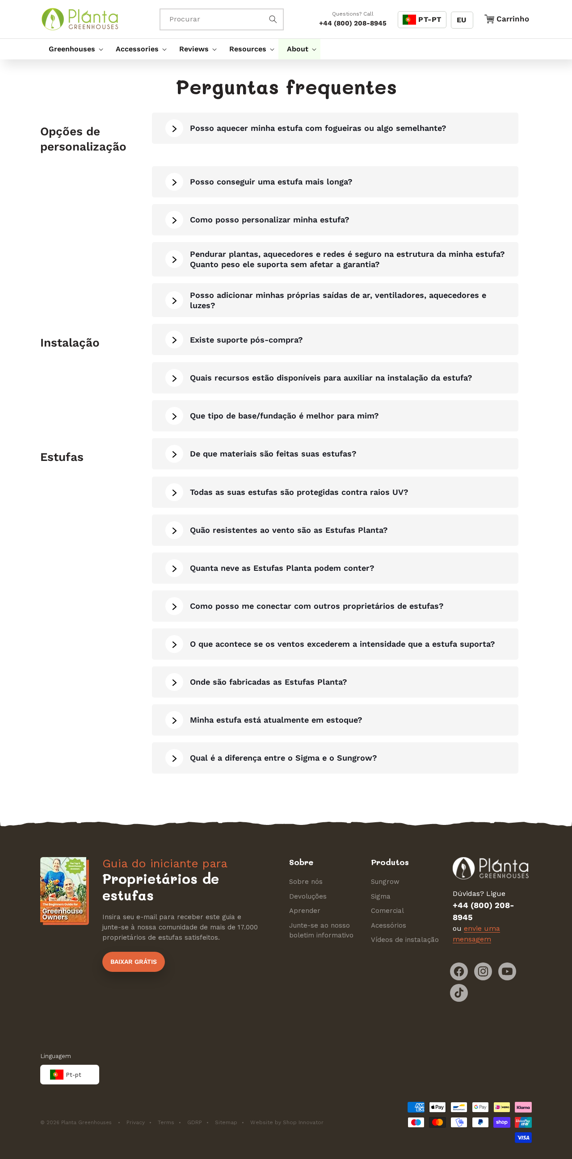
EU (461, 20)
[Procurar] (273, 19)
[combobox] (221, 19)
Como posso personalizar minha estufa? (269, 219)
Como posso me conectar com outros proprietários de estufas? (317, 606)
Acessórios (388, 925)
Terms (166, 1122)
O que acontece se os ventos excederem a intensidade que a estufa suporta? (342, 644)
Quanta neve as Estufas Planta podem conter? (282, 568)
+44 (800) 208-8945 (353, 23)
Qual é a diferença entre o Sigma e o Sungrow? (283, 757)
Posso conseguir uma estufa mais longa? (271, 181)
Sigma (381, 896)
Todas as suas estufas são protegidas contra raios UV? (299, 492)
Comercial (387, 911)
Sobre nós (306, 882)
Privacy (135, 1122)
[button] (73, 49)
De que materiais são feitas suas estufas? (273, 453)
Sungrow (385, 882)
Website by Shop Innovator (287, 1122)
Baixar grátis (133, 961)
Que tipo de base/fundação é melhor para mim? (284, 415)
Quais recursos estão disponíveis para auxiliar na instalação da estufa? (331, 377)
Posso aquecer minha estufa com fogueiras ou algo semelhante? (318, 128)
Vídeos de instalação (405, 940)
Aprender (304, 911)
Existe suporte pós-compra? (246, 339)
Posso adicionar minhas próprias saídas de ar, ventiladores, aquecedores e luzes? (338, 300)
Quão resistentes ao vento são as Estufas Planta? (289, 530)
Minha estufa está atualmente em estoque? (276, 719)
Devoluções (308, 896)
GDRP (194, 1122)
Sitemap (226, 1122)
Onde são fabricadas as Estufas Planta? (268, 681)
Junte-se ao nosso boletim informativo (321, 930)
